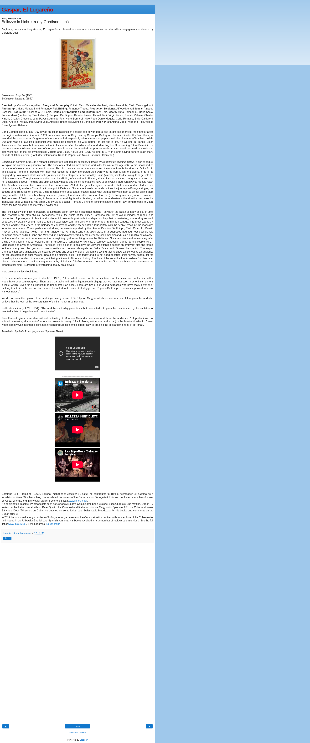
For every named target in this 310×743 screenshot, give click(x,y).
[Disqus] (77, 588)
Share (7, 538)
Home (77, 726)
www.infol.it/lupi (78, 500)
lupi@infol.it (53, 524)
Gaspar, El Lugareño (27, 9)
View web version (77, 732)
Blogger (84, 739)
